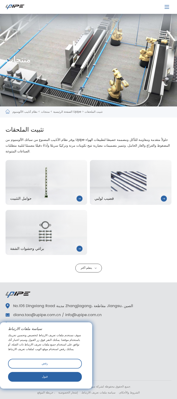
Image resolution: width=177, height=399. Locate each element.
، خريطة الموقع (46, 392)
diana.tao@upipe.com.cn (37, 315)
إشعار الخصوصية (67, 392)
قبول (45, 377)
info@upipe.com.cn (83, 315)
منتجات (45, 112)
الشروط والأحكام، (129, 392)
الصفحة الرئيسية (62, 112)
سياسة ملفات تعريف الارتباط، (97, 392)
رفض (45, 363)
